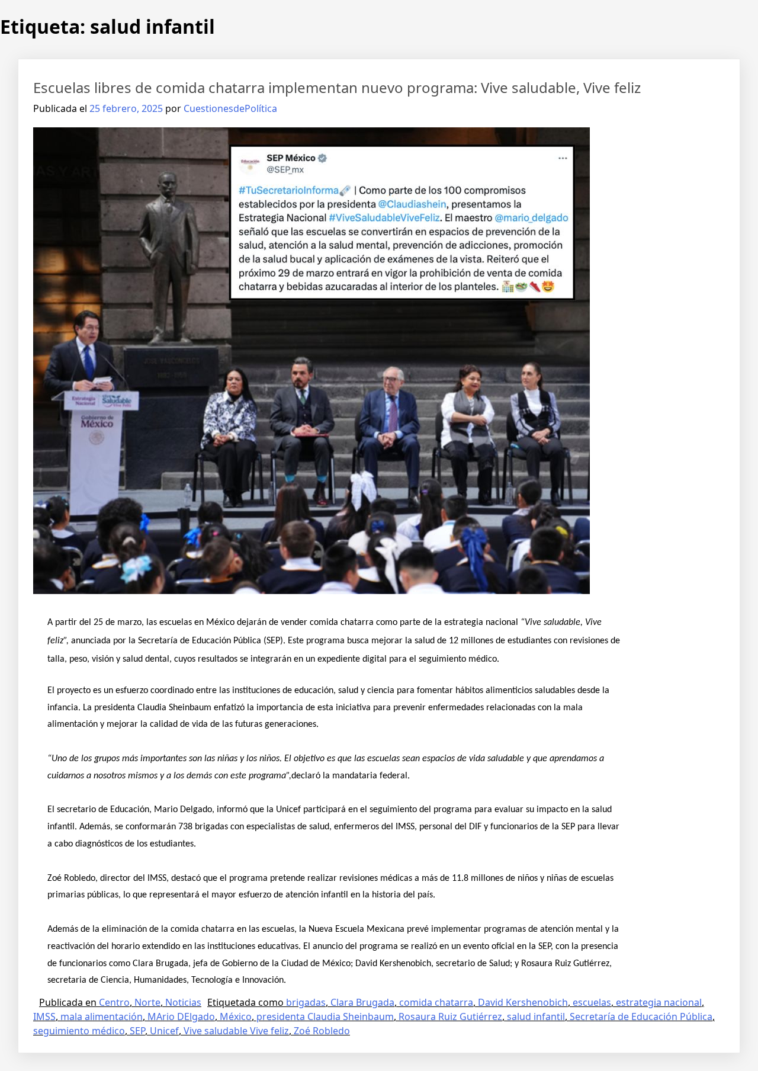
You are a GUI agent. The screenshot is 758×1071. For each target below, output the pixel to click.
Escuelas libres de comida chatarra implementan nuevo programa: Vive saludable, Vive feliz (337, 87)
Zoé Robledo (322, 1030)
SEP (137, 1030)
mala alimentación (101, 1016)
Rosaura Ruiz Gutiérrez (450, 1016)
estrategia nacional (659, 1002)
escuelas (592, 1002)
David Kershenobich (523, 1002)
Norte (147, 1002)
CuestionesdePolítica (230, 108)
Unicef (164, 1030)
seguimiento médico (79, 1030)
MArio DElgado (181, 1016)
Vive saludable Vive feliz (236, 1030)
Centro (114, 1002)
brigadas (306, 1002)
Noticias (183, 1002)
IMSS (44, 1016)
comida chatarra (436, 1002)
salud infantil (536, 1016)
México (236, 1016)
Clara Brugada (362, 1002)
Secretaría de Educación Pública (641, 1016)
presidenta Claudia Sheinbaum (325, 1016)
